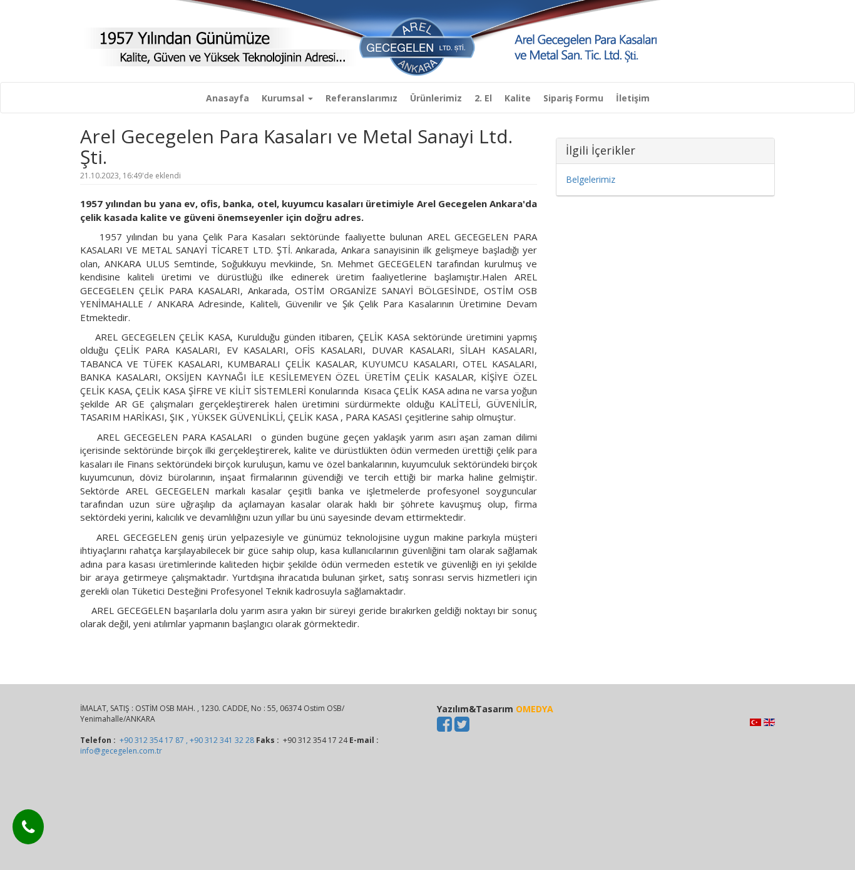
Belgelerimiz (590, 179)
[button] (287, 98)
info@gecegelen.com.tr (121, 750)
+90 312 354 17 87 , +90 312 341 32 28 (187, 740)
